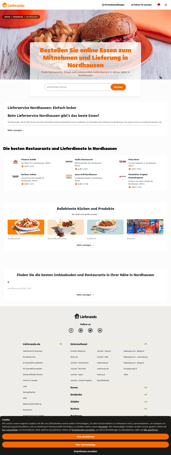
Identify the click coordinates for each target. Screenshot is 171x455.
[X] (90, 330)
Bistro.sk (74, 357)
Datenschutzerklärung (32, 404)
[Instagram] (80, 330)
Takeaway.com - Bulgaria (134, 363)
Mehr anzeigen (15, 130)
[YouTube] (100, 330)
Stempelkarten (29, 392)
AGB (25, 398)
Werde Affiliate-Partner (33, 374)
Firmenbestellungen (114, 4)
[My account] (166, 5)
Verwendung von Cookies (33, 415)
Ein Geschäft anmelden (32, 368)
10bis (126, 374)
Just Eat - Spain (77, 374)
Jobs (25, 386)
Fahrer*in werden (143, 4)
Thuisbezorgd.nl (130, 368)
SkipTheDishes (103, 380)
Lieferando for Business (32, 351)
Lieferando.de (103, 368)
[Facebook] (71, 330)
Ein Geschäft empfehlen (33, 363)
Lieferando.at (102, 363)
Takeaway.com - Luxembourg (135, 357)
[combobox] (77, 87)
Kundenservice (29, 357)
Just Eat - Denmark (78, 368)
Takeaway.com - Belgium (134, 351)
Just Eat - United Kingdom (81, 380)
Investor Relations (78, 351)
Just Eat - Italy (102, 357)
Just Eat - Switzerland (79, 363)
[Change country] (158, 4)
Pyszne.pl (101, 374)
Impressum (27, 410)
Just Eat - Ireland (104, 351)
